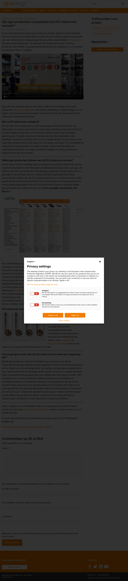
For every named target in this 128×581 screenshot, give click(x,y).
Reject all (75, 315)
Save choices (64, 321)
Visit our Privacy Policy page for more (42, 285)
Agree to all (53, 315)
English (30, 261)
